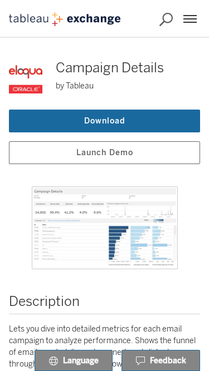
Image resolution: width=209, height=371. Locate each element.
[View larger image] (105, 227)
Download (104, 121)
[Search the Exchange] (166, 19)
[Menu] (190, 19)
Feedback (168, 360)
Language (81, 360)
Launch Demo (104, 152)
